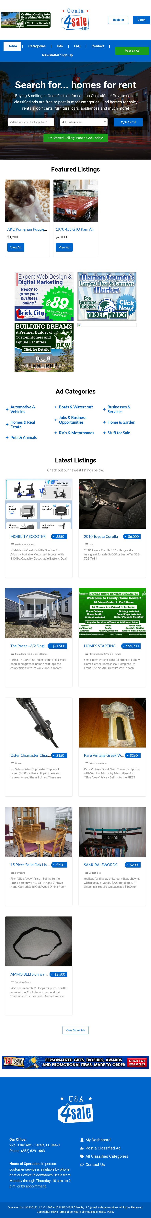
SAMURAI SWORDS (100, 864)
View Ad (16, 246)
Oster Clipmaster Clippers (31, 755)
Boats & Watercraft (76, 406)
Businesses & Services (119, 409)
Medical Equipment (25, 544)
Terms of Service (68, 1211)
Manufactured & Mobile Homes (31, 653)
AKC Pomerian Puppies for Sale (33, 229)
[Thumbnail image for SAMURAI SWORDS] (112, 832)
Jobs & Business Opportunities (73, 419)
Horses (18, 763)
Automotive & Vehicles (22, 409)
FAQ (77, 46)
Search (130, 122)
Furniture (20, 872)
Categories (37, 46)
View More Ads (75, 1030)
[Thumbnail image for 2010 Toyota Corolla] (112, 504)
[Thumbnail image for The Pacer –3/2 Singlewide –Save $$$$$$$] (38, 613)
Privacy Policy (105, 1211)
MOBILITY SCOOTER (28, 536)
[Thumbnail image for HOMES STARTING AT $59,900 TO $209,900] (112, 613)
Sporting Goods (23, 982)
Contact (98, 46)
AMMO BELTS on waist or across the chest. (45, 974)
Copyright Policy (47, 1211)
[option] (27, 218)
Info (60, 46)
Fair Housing (88, 1211)
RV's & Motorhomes (76, 432)
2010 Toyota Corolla (101, 536)
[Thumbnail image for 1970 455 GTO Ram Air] (75, 201)
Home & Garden (121, 422)
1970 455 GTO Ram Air (75, 229)
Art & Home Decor (98, 763)
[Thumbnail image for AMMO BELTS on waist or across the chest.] (38, 941)
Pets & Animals (23, 437)
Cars (91, 544)
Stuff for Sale (119, 432)
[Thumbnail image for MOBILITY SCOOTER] (38, 504)
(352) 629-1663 (33, 1151)
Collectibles (95, 872)
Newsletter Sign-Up (57, 55)
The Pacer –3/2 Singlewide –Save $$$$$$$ (45, 646)
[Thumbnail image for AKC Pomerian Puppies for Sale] (27, 201)
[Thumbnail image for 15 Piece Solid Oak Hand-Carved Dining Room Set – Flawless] (38, 832)
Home (12, 46)
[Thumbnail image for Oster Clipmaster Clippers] (38, 723)
